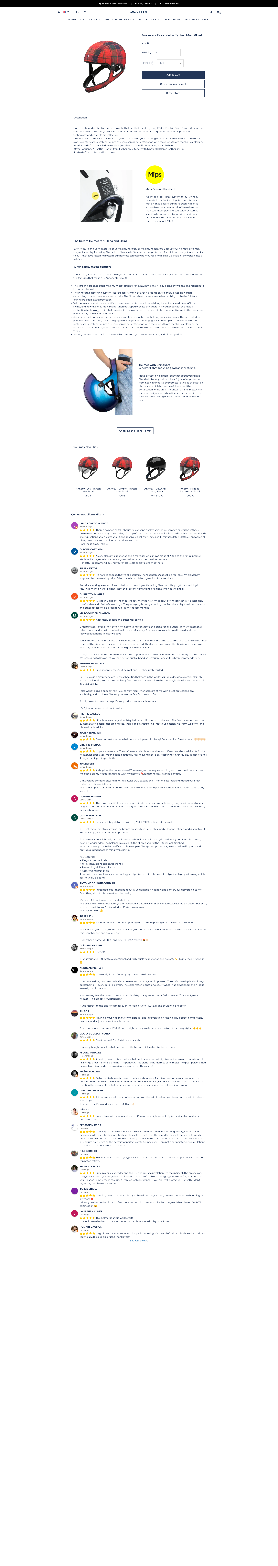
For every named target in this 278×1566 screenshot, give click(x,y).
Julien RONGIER (90, 732)
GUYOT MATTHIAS (90, 815)
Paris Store (172, 19)
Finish (147, 63)
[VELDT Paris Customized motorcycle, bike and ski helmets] (139, 12)
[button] (99, 19)
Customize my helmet (173, 84)
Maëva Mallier (90, 1071)
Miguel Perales (90, 1052)
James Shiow (88, 1189)
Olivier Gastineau (92, 549)
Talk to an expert (197, 19)
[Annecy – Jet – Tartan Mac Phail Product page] (88, 468)
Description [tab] (80, 117)
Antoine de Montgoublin (97, 883)
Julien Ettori (89, 568)
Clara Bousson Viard (95, 1033)
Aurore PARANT (90, 796)
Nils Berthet (88, 1151)
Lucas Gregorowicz (94, 523)
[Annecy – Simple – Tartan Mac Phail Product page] (122, 468)
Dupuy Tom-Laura (92, 594)
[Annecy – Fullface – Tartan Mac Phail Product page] (190, 468)
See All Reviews (139, 1240)
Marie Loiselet (90, 1166)
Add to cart (173, 75)
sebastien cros (90, 1125)
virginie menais (90, 744)
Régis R (84, 1109)
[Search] (59, 11)
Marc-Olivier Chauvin (95, 613)
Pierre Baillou (90, 713)
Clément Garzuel (92, 945)
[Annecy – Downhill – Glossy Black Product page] (156, 468)
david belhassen (91, 1090)
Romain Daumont (92, 1227)
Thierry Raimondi (92, 663)
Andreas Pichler (91, 968)
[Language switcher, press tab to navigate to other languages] (66, 12)
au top (84, 1011)
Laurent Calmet (91, 1211)
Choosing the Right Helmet (135, 430)
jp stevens (87, 763)
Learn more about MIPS (159, 221)
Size (146, 52)
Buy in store (173, 93)
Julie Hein (86, 916)
